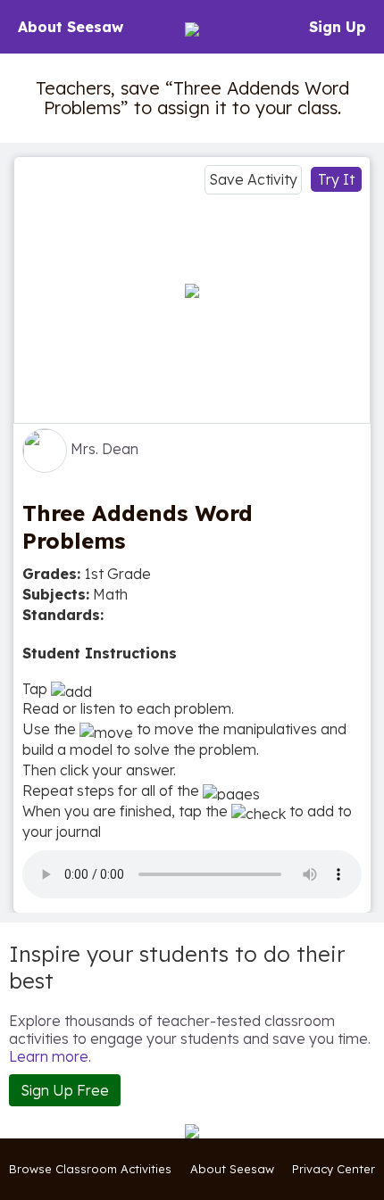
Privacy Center (333, 1169)
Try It (336, 179)
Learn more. (50, 1056)
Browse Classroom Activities (90, 1169)
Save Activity (253, 179)
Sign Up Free (65, 1090)
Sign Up (337, 27)
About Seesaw (70, 27)
